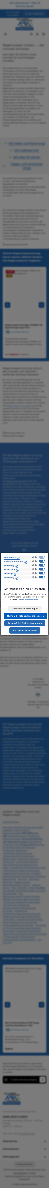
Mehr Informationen (28, 599)
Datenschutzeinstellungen (24, 608)
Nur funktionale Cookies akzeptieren (25, 616)
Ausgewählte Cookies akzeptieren (25, 623)
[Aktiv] (42, 557)
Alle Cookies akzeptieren (25, 630)
